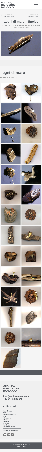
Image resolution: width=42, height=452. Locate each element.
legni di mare (13, 72)
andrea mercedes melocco (8, 4)
